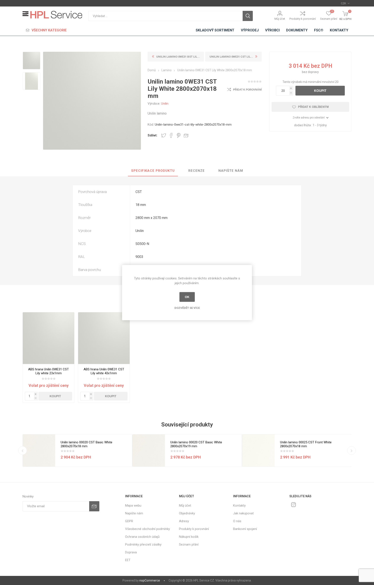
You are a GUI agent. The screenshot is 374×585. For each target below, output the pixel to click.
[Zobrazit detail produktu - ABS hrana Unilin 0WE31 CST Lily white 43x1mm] (104, 338)
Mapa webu (133, 505)
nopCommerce (149, 580)
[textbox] (165, 16)
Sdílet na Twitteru (163, 135)
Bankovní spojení (245, 529)
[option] (31, 61)
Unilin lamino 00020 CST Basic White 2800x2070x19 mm (196, 444)
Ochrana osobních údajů (142, 537)
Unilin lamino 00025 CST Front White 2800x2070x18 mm (306, 444)
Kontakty (239, 505)
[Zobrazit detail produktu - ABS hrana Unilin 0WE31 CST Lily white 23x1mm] (48, 338)
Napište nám (230, 171)
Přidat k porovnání (247, 89)
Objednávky (187, 513)
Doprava (131, 552)
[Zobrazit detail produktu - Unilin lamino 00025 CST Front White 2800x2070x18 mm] (258, 450)
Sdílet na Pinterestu (178, 135)
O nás (237, 521)
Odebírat (94, 506)
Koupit (320, 90)
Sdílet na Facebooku (171, 135)
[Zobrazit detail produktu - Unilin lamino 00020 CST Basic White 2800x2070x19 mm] (148, 450)
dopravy (313, 72)
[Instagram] (293, 504)
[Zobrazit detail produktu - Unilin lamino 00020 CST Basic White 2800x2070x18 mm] (39, 450)
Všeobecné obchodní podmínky (147, 529)
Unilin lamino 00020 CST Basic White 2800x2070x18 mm (86, 444)
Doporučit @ (186, 135)
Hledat (248, 16)
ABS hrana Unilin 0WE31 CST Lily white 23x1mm (48, 371)
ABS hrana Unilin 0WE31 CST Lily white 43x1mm (104, 371)
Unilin (164, 103)
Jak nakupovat (243, 513)
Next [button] (351, 450)
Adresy (184, 521)
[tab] (153, 170)
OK (187, 297)
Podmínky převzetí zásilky (143, 544)
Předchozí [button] (22, 450)
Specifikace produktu (153, 171)
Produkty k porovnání (302, 18)
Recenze (196, 171)
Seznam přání (188, 544)
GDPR (129, 521)
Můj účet (279, 18)
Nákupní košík (188, 537)
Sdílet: (152, 135)
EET (128, 560)
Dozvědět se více (187, 307)
